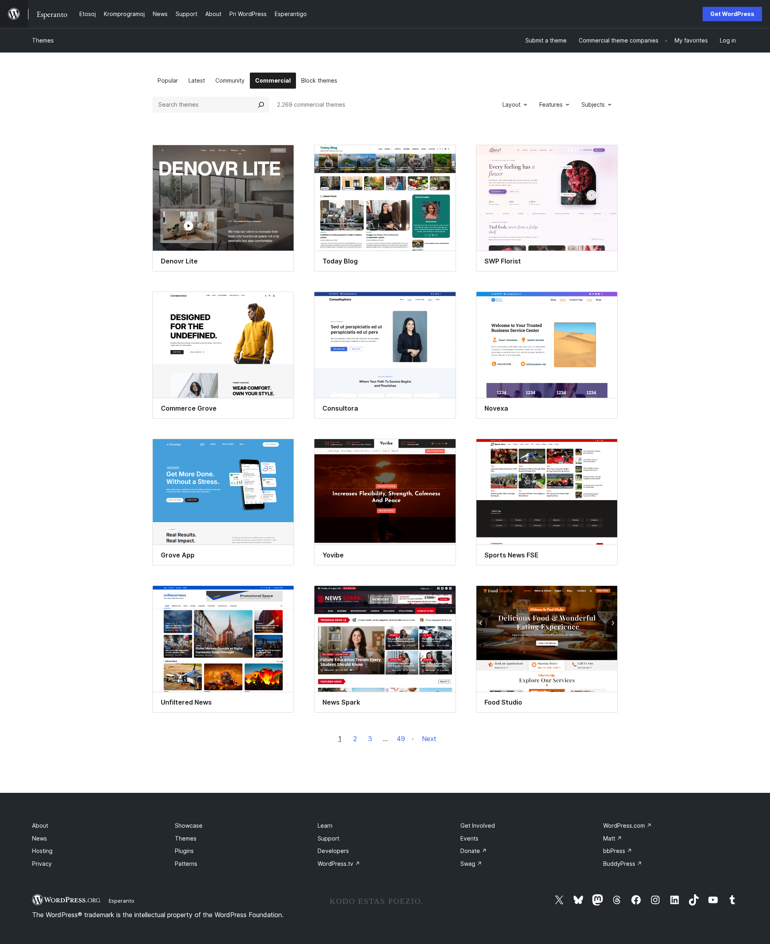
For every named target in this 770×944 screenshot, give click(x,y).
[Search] (261, 105)
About (40, 825)
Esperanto (121, 900)
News (39, 838)
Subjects (593, 104)
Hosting (42, 850)
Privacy (42, 863)
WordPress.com (627, 825)
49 (401, 739)
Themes (43, 40)
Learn (325, 825)
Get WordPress (732, 13)
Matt (612, 838)
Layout (512, 104)
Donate (473, 850)
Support (328, 838)
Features (551, 104)
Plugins (184, 850)
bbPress (617, 850)
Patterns (186, 863)
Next (429, 739)
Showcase (189, 825)
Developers (333, 850)
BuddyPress (622, 863)
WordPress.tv (339, 863)
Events (469, 838)
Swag (471, 863)
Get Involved (477, 825)
